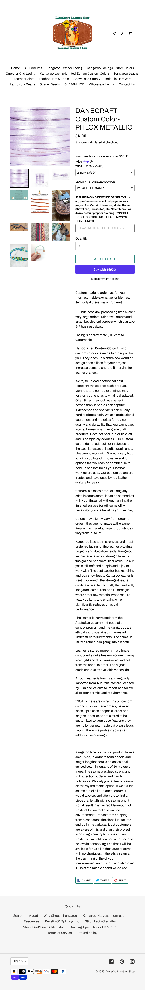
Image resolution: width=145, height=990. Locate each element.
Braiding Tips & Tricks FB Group (93, 927)
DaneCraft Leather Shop (120, 971)
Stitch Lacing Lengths (100, 921)
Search (18, 915)
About (33, 915)
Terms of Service (60, 933)
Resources (31, 921)
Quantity (81, 238)
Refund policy (87, 933)
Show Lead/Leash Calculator (43, 927)
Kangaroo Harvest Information (104, 915)
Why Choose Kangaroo (60, 915)
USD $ (18, 961)
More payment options (105, 278)
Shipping (81, 142)
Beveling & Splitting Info (62, 921)
